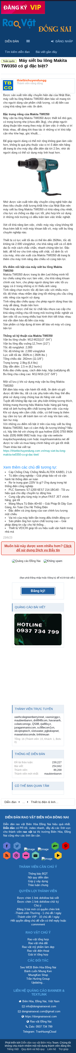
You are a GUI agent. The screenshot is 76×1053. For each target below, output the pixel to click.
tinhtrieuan (43, 734)
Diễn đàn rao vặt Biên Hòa (36, 1042)
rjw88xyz (45, 724)
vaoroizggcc (52, 717)
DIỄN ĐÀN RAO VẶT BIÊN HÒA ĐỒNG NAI (37, 817)
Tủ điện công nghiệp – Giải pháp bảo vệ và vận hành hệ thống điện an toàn (35, 477)
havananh (55, 720)
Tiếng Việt (13, 1049)
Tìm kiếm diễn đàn (17, 51)
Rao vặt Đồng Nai (41, 1021)
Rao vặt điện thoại (38, 950)
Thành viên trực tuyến (34, 709)
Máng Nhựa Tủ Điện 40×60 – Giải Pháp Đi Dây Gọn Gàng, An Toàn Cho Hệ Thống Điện (38, 505)
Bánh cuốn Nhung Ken (38, 971)
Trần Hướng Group (38, 978)
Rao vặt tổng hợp (38, 939)
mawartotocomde (24, 734)
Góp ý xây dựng (38, 881)
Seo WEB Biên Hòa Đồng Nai (38, 967)
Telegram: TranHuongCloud (39, 1031)
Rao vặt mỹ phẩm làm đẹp (38, 947)
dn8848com (40, 720)
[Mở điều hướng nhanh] (69, 802)
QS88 (35, 724)
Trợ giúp (63, 1049)
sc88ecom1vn (45, 727)
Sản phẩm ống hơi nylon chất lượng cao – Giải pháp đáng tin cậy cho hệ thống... (35, 523)
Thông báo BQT (38, 873)
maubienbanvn (23, 720)
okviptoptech (22, 730)
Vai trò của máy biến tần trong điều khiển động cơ (39, 517)
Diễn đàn (12, 41)
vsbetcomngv (22, 724)
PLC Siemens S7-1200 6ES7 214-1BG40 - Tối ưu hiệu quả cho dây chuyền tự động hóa (37, 491)
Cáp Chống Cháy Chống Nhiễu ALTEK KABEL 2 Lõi (40, 472)
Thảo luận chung (38, 885)
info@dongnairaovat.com (41, 1006)
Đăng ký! (38, 591)
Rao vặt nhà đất (38, 943)
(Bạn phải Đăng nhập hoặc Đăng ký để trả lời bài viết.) (47, 577)
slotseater (37, 730)
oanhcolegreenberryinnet (29, 717)
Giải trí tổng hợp (38, 954)
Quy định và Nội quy (33, 1049)
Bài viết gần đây (46, 51)
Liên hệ (51, 1049)
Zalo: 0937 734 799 (40, 1026)
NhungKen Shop (38, 975)
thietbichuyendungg (31, 80)
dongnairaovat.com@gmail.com (41, 1011)
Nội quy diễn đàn (38, 877)
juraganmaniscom (25, 727)
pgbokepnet (52, 730)
